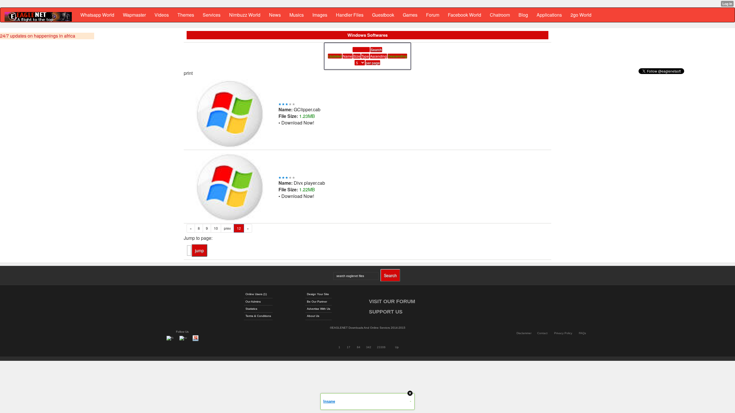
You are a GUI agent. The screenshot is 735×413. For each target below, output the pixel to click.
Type (365, 56)
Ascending (378, 56)
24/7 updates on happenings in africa (37, 36)
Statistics (251, 308)
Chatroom (500, 14)
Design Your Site (318, 294)
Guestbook (383, 14)
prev (227, 228)
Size (356, 56)
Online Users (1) (256, 294)
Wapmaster (134, 14)
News (275, 14)
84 (358, 347)
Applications (549, 14)
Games (410, 14)
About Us (313, 315)
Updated (335, 56)
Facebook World (464, 14)
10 (216, 228)
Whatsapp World (97, 14)
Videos (161, 14)
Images (319, 14)
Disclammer (524, 333)
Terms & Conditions (258, 315)
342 (368, 347)
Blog (523, 14)
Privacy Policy (563, 333)
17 (348, 347)
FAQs (582, 333)
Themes (185, 14)
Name (347, 56)
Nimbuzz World (244, 14)
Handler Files (349, 14)
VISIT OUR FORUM (392, 301)
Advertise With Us (318, 308)
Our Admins (253, 301)
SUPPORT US (386, 312)
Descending (397, 56)
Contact (542, 333)
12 (239, 228)
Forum (432, 14)
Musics (296, 14)
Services (211, 14)
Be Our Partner (317, 301)
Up (397, 347)
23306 (381, 347)
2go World (580, 14)
